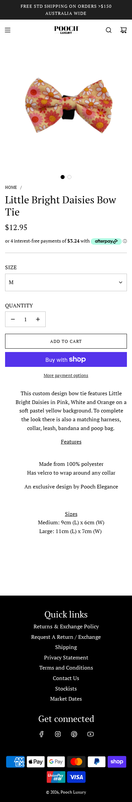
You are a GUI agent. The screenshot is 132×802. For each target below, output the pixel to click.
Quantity (19, 305)
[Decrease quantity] (12, 319)
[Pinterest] (74, 734)
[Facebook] (41, 734)
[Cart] (123, 30)
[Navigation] (7, 30)
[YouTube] (90, 734)
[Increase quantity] (37, 319)
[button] (63, 177)
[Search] (108, 30)
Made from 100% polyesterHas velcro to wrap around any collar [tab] (71, 468)
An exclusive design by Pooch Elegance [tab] (71, 486)
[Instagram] (57, 734)
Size (11, 267)
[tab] (71, 410)
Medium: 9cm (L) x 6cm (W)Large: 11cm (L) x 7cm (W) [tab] (71, 522)
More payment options (66, 375)
